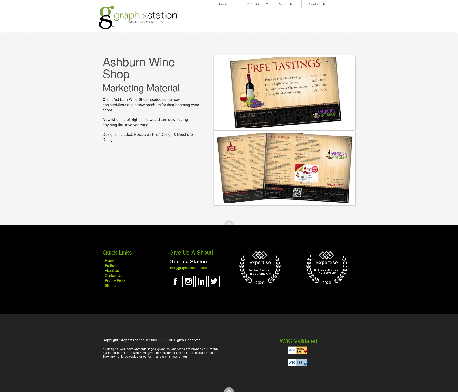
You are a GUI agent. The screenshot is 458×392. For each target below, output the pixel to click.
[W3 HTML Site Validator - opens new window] (298, 350)
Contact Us (317, 4)
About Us (285, 4)
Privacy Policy (115, 280)
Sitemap (111, 285)
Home (222, 4)
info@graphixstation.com (188, 267)
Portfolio (252, 4)
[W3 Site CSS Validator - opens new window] (298, 362)
